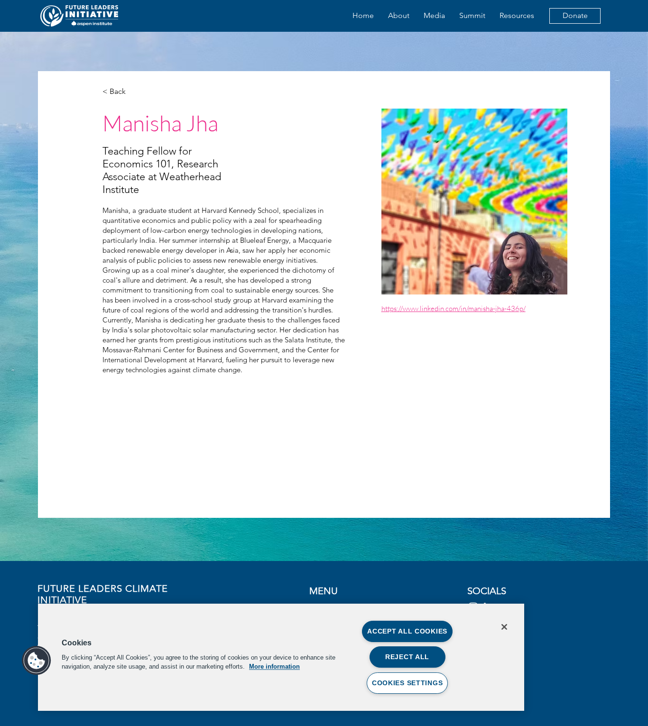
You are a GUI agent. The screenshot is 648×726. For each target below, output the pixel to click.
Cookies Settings (407, 683)
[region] (281, 657)
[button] (36, 660)
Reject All (407, 657)
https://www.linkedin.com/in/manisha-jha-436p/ (453, 308)
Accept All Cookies (407, 631)
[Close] (504, 626)
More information (274, 666)
